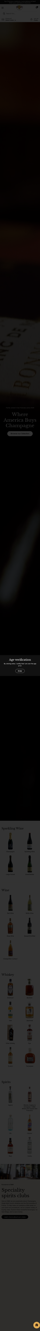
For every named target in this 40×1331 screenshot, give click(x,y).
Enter (20, 671)
